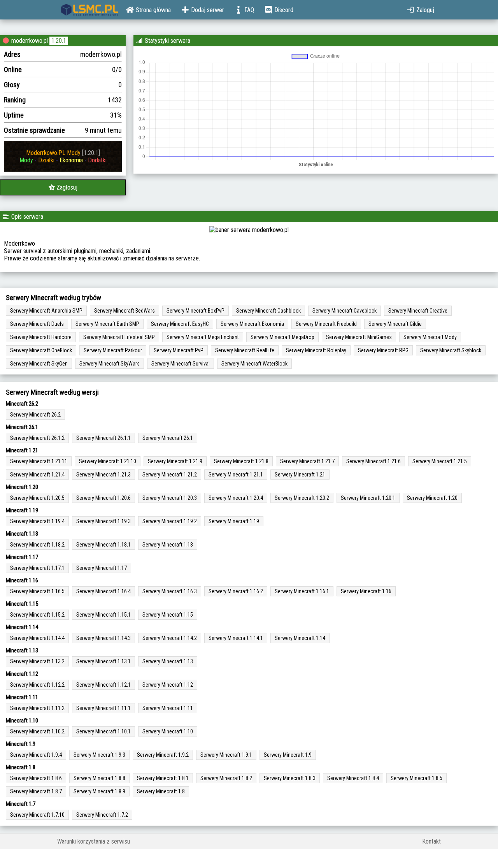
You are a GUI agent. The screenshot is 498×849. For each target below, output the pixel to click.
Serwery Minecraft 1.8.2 (226, 778)
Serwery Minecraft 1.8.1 (163, 778)
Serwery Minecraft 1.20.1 (368, 498)
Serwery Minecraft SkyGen (39, 363)
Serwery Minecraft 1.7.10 (37, 815)
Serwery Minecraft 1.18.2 (37, 544)
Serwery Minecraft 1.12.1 (103, 685)
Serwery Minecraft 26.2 (35, 414)
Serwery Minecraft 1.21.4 (37, 474)
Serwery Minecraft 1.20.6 (103, 498)
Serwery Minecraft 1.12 (167, 685)
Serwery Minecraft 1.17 (101, 568)
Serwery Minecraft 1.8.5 (416, 778)
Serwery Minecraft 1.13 (167, 661)
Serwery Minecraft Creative (417, 311)
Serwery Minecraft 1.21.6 (373, 461)
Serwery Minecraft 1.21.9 (175, 461)
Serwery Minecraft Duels (37, 324)
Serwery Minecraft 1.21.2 (169, 474)
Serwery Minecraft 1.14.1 (236, 638)
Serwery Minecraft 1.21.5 (439, 461)
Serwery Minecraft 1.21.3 (103, 474)
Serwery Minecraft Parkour (113, 350)
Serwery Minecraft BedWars (124, 311)
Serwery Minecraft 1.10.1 (103, 731)
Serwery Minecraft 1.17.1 (37, 568)
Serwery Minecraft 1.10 (167, 731)
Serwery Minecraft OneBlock (41, 350)
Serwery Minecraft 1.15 (167, 615)
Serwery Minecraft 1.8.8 (99, 778)
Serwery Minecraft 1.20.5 (37, 498)
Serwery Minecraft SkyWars (109, 363)
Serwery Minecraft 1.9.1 (226, 755)
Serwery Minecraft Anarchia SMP (46, 311)
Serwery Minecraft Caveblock (344, 311)
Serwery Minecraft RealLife (244, 350)
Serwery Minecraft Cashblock (268, 311)
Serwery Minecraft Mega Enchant (203, 337)
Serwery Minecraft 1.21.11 (38, 461)
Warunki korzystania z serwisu (93, 841)
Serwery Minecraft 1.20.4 (236, 498)
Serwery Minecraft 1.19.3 (103, 521)
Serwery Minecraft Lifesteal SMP (119, 337)
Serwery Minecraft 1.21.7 (307, 461)
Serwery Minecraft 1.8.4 (353, 778)
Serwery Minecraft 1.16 (366, 591)
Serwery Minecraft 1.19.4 (37, 521)
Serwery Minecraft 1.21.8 (241, 461)
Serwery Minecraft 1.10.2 (37, 731)
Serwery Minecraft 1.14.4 (37, 638)
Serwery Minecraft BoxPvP (195, 311)
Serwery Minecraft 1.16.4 (103, 591)
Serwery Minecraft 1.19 (234, 521)
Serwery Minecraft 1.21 (300, 474)
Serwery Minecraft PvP (178, 350)
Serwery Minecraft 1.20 (432, 498)
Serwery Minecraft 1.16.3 (169, 591)
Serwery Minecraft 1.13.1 (103, 661)
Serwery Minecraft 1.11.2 (37, 708)
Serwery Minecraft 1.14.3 (103, 638)
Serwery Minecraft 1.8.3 (290, 778)
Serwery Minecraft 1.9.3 (99, 755)
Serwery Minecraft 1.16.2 (236, 591)
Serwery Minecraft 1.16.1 (302, 591)
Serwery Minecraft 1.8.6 (36, 778)
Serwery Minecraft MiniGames (359, 337)
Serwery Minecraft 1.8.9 (99, 791)
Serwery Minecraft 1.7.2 (102, 815)
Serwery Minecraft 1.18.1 (103, 544)
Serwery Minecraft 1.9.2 (163, 755)
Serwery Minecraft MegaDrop (282, 337)
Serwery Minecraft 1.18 (167, 544)
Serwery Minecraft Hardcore (41, 337)
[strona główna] (89, 9)
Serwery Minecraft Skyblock (450, 350)
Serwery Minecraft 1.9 (288, 755)
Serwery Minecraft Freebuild (326, 324)
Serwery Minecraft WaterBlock (254, 363)
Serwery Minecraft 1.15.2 (37, 615)
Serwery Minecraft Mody (430, 337)
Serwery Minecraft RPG (383, 350)
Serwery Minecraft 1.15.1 (103, 615)
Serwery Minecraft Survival (180, 363)
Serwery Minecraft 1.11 (167, 708)
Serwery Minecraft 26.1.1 (103, 438)
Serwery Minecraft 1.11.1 (103, 708)
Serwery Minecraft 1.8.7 (36, 791)
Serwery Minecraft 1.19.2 (169, 521)
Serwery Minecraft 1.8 (161, 791)
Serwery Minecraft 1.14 (300, 638)
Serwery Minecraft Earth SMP (107, 324)
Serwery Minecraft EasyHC (180, 324)
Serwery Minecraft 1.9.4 (36, 755)
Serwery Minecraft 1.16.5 (37, 591)
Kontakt (431, 841)
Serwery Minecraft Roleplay (316, 350)
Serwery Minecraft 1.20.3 (169, 498)
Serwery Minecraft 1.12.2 (37, 685)
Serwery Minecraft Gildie (395, 324)
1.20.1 (58, 40)
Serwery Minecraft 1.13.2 (37, 661)
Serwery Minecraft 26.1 (167, 438)
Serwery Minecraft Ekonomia (252, 324)
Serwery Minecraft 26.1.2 (37, 438)
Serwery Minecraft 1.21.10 (107, 461)
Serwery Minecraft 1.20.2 (302, 498)
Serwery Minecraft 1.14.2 (169, 638)
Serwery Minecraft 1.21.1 (236, 474)
